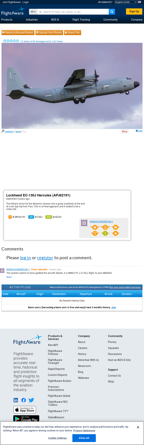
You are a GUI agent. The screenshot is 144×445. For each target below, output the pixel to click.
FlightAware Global (59, 395)
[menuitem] (7, 20)
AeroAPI (53, 345)
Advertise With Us (88, 359)
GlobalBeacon (56, 417)
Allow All (84, 438)
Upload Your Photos (50, 32)
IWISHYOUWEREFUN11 (101, 221)
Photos (112, 342)
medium (9, 131)
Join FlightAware (11, 2)
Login (25, 2)
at (53, 217)
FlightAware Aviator (59, 380)
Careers (82, 348)
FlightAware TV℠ (58, 411)
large (18, 131)
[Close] (138, 427)
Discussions (115, 353)
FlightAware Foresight (55, 361)
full (24, 131)
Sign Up (134, 11)
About (81, 342)
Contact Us (114, 375)
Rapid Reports (56, 368)
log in (25, 257)
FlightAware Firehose (55, 352)
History (82, 353)
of (36, 217)
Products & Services (55, 338)
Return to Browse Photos (19, 32)
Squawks (113, 348)
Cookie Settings (57, 438)
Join (113, 307)
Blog (80, 371)
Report (9, 277)
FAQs (111, 381)
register (45, 257)
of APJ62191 (18, 217)
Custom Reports (57, 374)
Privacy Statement (84, 430)
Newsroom (84, 365)
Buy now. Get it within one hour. (125, 287)
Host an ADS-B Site (119, 359)
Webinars (83, 377)
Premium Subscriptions (56, 388)
